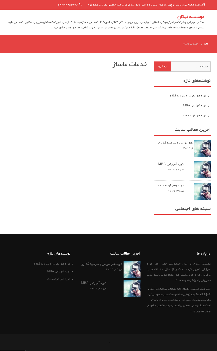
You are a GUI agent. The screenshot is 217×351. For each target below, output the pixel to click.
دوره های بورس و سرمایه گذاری (187, 95)
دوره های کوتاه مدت (194, 115)
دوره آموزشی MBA (194, 105)
